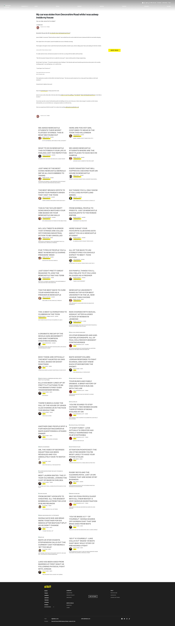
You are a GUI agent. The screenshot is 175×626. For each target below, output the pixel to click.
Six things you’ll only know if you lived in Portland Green (83, 192)
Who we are (153, 2)
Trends (124, 6)
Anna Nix (75, 197)
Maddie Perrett (77, 217)
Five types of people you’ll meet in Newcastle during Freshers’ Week (52, 252)
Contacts (113, 595)
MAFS (81, 368)
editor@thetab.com (85, 618)
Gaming (79, 6)
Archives (69, 597)
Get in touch (92, 596)
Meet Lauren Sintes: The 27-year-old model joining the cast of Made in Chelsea (52, 477)
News (36, 6)
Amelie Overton (46, 197)
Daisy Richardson (46, 217)
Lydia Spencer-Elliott (78, 344)
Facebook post (44, 90)
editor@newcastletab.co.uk (72, 107)
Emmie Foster (45, 137)
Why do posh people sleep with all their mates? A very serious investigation (83, 498)
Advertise (164, 2)
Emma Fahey (76, 175)
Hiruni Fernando (46, 155)
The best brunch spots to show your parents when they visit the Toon (51, 192)
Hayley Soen (76, 368)
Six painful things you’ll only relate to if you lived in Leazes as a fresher (82, 273)
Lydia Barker (76, 134)
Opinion (146, 6)
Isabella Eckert (43, 26)
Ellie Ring (44, 461)
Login (68, 607)
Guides (169, 6)
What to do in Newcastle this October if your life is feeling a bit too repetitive (52, 150)
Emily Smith (45, 366)
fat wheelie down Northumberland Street (60, 33)
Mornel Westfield (77, 321)
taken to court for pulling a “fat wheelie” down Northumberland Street (78, 95)
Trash (57, 6)
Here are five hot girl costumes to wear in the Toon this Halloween (82, 130)
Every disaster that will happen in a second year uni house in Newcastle (83, 170)
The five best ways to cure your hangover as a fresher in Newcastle (52, 292)
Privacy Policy (71, 595)
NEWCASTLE (46, 138)
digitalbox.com (54, 618)
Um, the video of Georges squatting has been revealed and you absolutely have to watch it (51, 454)
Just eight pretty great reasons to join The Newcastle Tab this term (51, 273)
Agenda (102, 6)
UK (44, 344)
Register (69, 605)
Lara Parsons (76, 259)
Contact (159, 2)
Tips (169, 2)
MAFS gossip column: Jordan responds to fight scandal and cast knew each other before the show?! (82, 362)
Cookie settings (115, 597)
